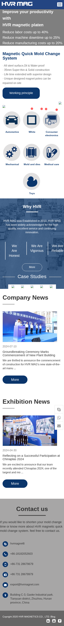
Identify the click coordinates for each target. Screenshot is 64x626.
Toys (32, 193)
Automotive (12, 132)
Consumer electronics (51, 134)
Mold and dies (32, 164)
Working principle (21, 93)
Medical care (51, 164)
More (32, 267)
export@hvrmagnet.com (24, 584)
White (32, 132)
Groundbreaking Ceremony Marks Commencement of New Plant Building (29, 353)
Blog (53, 616)
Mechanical (12, 164)
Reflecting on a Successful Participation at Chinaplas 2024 (31, 457)
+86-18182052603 (21, 553)
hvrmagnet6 (17, 543)
